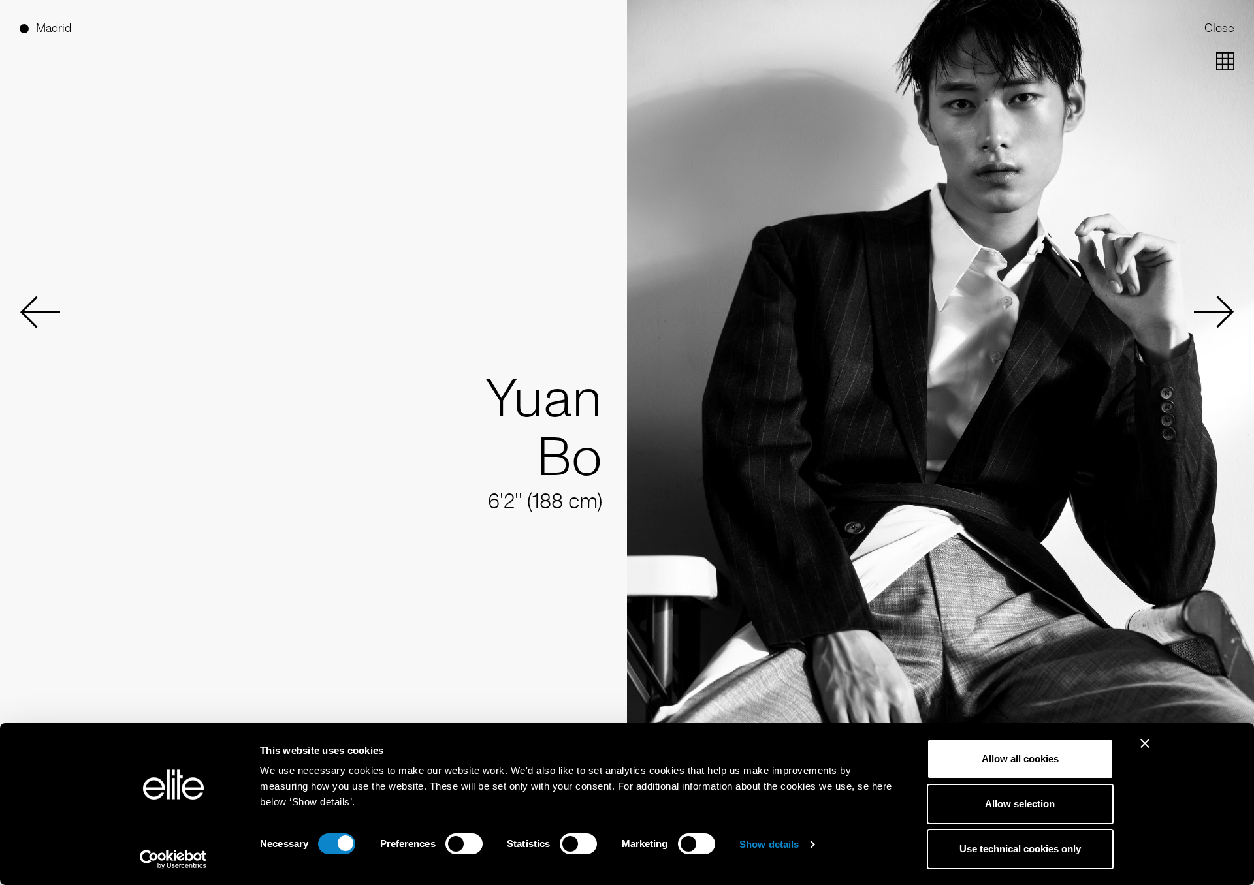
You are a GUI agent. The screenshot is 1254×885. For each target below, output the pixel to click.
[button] (40, 312)
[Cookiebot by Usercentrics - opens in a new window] (173, 859)
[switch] (464, 843)
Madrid (53, 28)
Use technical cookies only (1020, 848)
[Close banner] (1145, 752)
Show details (769, 844)
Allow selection (1020, 803)
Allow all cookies (1020, 758)
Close (1219, 28)
